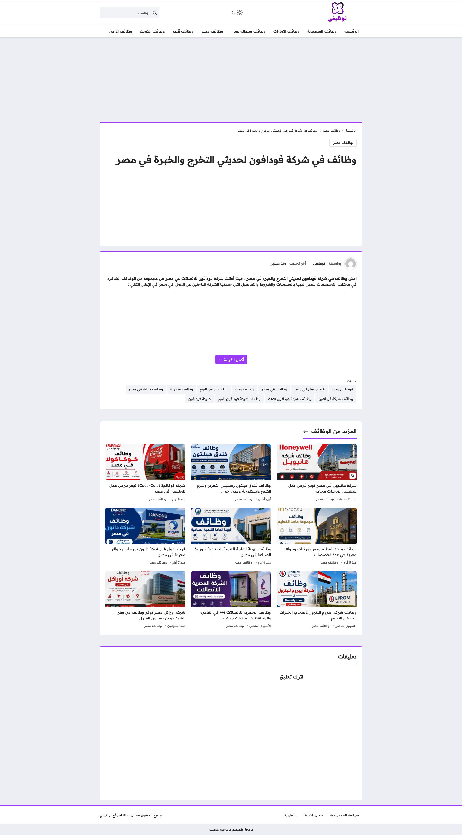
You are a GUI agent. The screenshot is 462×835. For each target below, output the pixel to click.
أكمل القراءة (234, 359)
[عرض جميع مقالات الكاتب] (351, 264)
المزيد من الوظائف (334, 431)
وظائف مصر (331, 130)
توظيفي (319, 263)
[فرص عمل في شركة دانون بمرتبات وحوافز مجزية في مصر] (145, 537)
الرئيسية (351, 130)
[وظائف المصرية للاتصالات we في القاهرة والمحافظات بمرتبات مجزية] (231, 600)
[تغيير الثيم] (236, 12)
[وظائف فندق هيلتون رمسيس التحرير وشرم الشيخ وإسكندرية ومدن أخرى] (231, 473)
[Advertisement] (231, 77)
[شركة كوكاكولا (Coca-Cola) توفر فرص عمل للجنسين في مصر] (145, 473)
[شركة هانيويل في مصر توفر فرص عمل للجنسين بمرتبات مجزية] (317, 473)
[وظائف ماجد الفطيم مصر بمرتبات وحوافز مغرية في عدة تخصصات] (317, 537)
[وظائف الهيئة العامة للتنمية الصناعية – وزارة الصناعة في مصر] (231, 537)
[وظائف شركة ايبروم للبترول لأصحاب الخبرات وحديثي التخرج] (317, 600)
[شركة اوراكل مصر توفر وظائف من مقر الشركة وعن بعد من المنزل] (145, 600)
